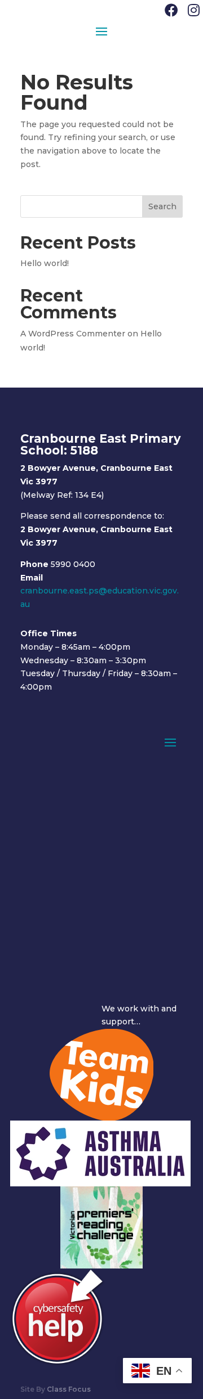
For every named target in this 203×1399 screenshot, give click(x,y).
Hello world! (44, 263)
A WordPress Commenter (72, 334)
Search (162, 206)
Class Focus (69, 1389)
